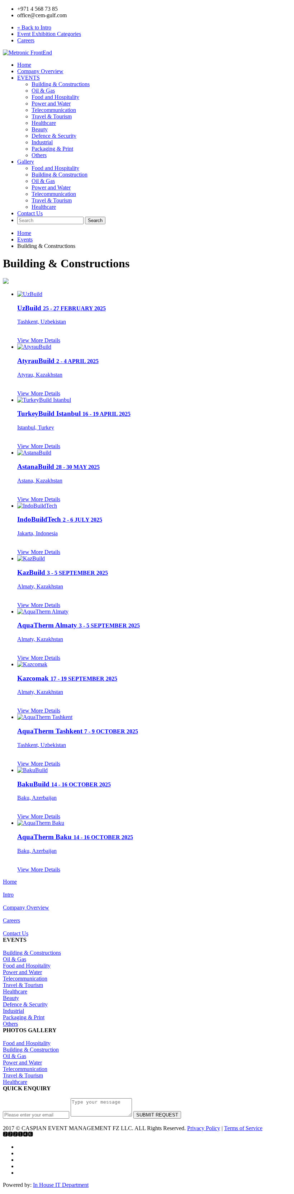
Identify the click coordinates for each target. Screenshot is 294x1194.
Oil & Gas (43, 91)
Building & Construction (59, 174)
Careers (25, 40)
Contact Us (30, 213)
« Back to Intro (34, 27)
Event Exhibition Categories (49, 34)
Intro (8, 895)
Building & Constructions (61, 84)
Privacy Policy (203, 1128)
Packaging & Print (52, 149)
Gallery (25, 162)
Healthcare (44, 123)
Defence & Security (54, 136)
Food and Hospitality (55, 97)
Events (25, 239)
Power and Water (51, 103)
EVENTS (28, 78)
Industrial (42, 142)
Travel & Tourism (52, 116)
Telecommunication (54, 110)
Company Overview (40, 71)
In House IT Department (61, 1185)
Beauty (40, 129)
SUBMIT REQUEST (157, 1115)
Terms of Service (243, 1128)
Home (24, 65)
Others (39, 155)
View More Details (38, 340)
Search (95, 220)
